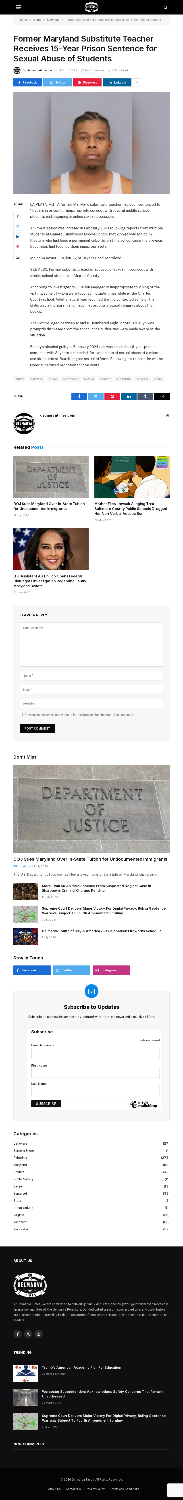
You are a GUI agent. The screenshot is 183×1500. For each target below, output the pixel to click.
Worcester (20, 1229)
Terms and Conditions (124, 1489)
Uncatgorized (23, 1208)
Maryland (36, 379)
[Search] (165, 7)
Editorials (20, 866)
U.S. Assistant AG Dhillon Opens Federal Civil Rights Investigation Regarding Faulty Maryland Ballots (49, 581)
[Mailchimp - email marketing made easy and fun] (144, 1108)
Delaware (20, 1143)
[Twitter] (17, 226)
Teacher (142, 379)
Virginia (18, 1215)
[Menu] (18, 7)
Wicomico (20, 1222)
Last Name (39, 1083)
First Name (39, 1065)
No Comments (95, 70)
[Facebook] (17, 216)
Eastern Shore (23, 1150)
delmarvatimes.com (40, 70)
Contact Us (73, 1489)
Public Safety (23, 1179)
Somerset (20, 1193)
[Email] (17, 257)
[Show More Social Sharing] (137, 82)
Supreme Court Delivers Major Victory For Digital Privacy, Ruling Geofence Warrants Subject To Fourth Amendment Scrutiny (104, 910)
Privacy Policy (95, 1489)
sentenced (71, 379)
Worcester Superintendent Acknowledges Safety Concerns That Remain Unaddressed (102, 1393)
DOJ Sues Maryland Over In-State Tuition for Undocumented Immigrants (49, 506)
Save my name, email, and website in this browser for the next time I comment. (80, 715)
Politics (18, 1172)
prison (53, 379)
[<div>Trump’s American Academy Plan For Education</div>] (25, 1373)
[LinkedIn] (17, 236)
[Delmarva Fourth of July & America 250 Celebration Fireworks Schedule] (25, 936)
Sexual (89, 379)
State (17, 1200)
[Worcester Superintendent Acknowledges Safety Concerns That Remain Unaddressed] (25, 1397)
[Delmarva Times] (91, 7)
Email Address (42, 1045)
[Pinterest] (17, 247)
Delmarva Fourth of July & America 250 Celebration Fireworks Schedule (102, 931)
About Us (54, 1489)
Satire (17, 1186)
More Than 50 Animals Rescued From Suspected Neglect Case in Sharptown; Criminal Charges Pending (96, 888)
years (158, 379)
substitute (123, 379)
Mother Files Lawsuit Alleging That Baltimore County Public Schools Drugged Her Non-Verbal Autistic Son (130, 508)
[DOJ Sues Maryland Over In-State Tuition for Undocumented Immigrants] (51, 477)
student (105, 379)
